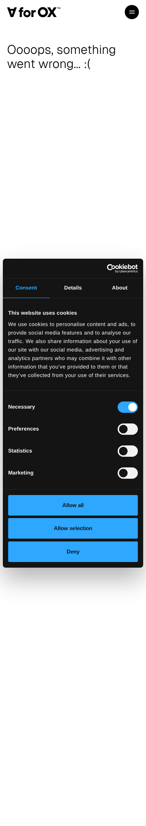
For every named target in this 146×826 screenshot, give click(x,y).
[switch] (128, 429)
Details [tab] (73, 288)
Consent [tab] (26, 288)
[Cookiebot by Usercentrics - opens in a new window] (107, 268)
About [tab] (120, 288)
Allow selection (73, 528)
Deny (73, 552)
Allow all (73, 505)
